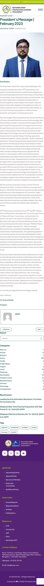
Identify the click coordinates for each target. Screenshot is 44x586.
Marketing (3, 372)
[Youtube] (23, 453)
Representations (6, 381)
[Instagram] (17, 453)
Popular (4, 432)
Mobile (34, 427)
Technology (4, 386)
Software (3, 383)
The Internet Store (30, 582)
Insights (3, 367)
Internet (25, 427)
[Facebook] (4, 453)
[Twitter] (11, 453)
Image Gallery (5, 364)
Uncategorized (5, 389)
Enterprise (14, 427)
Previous (6, 329)
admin (11, 28)
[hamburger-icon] (40, 9)
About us (3, 350)
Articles (2, 353)
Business (3, 355)
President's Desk (6, 16)
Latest (2, 369)
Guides (2, 361)
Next (39, 329)
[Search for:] (22, 338)
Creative (4, 427)
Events (2, 358)
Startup (13, 432)
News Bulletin (5, 375)
